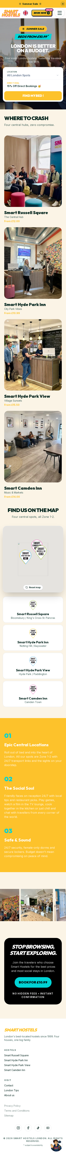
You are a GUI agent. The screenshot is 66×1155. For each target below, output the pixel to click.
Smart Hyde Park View (17, 1065)
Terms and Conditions (17, 1110)
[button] (60, 13)
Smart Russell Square (16, 1055)
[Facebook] (28, 1127)
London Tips (11, 1090)
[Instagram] (18, 1127)
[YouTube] (47, 1127)
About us (9, 1095)
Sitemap (9, 1115)
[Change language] (25, 13)
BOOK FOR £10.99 (33, 982)
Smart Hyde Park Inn (16, 1060)
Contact (8, 1085)
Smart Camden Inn (14, 1070)
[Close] (63, 4)
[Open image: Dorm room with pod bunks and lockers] (37, 905)
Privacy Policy (12, 1105)
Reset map (35, 587)
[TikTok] (38, 1127)
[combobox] (33, 75)
